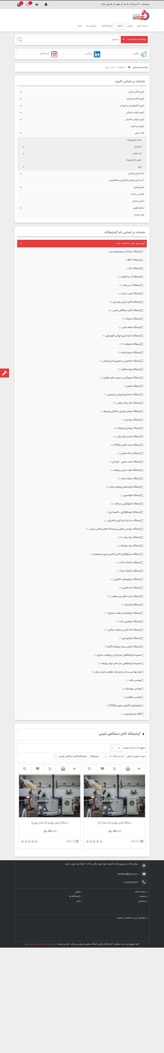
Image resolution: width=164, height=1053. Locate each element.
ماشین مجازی (138, 201)
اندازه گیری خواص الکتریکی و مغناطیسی (126, 180)
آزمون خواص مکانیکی (134, 119)
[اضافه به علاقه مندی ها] (102, 768)
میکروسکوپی (138, 208)
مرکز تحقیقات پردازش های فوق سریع (41, 944)
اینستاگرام (44, 54)
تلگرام (136, 54)
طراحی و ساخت (137, 194)
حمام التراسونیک (134, 140)
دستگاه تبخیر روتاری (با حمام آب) (114, 823)
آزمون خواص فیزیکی (135, 112)
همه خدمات (139, 215)
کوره (139, 167)
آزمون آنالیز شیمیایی (135, 99)
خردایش (137, 147)
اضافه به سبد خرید (127, 768)
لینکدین (88, 54)
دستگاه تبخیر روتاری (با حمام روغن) (50, 823)
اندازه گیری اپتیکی (136, 173)
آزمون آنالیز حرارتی (136, 92)
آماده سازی (139, 133)
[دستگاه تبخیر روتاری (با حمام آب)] (139, 768)
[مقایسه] (114, 768)
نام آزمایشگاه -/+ (116, 756)
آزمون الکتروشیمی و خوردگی (132, 106)
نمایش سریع (90, 768)
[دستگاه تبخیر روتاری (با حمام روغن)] (74, 768)
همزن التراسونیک (133, 160)
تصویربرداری (139, 187)
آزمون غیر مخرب (137, 126)
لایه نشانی (137, 153)
